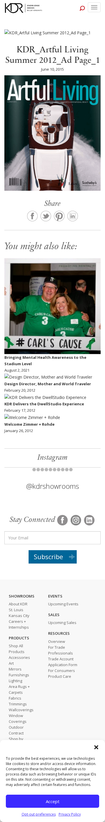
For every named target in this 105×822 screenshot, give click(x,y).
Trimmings (18, 704)
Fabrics (15, 698)
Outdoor (16, 727)
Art (11, 663)
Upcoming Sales (62, 622)
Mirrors (15, 669)
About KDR (18, 604)
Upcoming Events (63, 604)
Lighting (15, 680)
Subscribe (48, 556)
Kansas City (19, 615)
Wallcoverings (21, 709)
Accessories (19, 657)
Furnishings (19, 674)
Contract (16, 733)
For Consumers (61, 670)
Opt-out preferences (39, 814)
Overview (56, 641)
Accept (53, 801)
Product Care (59, 676)
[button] (96, 747)
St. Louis (16, 609)
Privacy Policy (70, 814)
